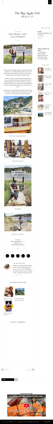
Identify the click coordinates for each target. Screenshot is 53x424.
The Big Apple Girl (19, 263)
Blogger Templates (4, 421)
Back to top (47, 421)
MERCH (40, 38)
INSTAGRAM (41, 36)
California (18, 31)
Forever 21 (23, 241)
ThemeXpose (15, 421)
